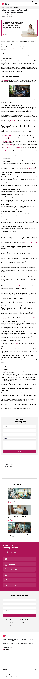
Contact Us (3, 410)
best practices (3, 350)
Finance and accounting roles (8, 147)
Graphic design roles (7, 141)
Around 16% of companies (8, 51)
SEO (13, 145)
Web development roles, (7, 150)
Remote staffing (4, 78)
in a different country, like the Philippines (29, 82)
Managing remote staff (7, 371)
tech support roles (9, 156)
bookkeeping (19, 147)
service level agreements (25, 364)
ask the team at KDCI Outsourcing (12, 167)
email (10, 145)
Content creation (6, 153)
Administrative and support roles (9, 135)
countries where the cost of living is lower (27, 259)
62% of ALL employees (7, 55)
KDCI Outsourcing (7, 394)
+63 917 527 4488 (10, 627)
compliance (17, 343)
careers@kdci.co (10, 625)
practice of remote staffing (8, 99)
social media (6, 145)
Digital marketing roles (7, 144)
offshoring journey (11, 405)
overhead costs (20, 285)
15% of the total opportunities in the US (13, 48)
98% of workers (13, 56)
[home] (6, 4)
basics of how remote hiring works (30, 242)
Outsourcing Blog (9, 7)
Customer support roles (7, 137)
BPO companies (12, 120)
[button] (36, 4)
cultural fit (28, 229)
